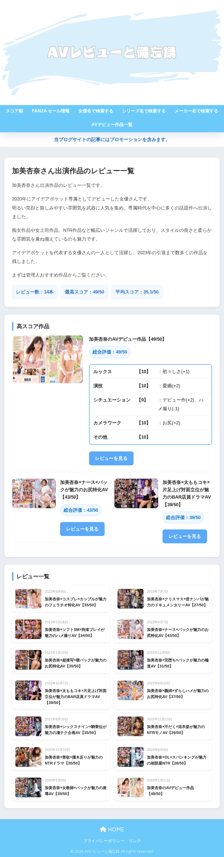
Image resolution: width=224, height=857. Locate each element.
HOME (115, 829)
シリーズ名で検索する (144, 111)
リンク (135, 841)
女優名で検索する (95, 111)
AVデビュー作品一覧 (112, 124)
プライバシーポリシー (103, 841)
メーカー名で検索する (196, 111)
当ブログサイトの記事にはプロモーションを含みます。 (112, 139)
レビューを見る (111, 458)
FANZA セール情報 (51, 111)
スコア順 (14, 111)
